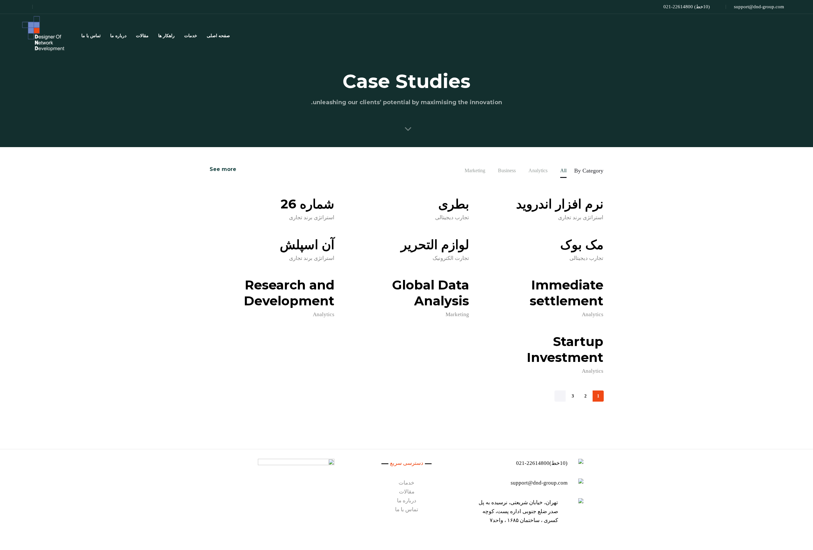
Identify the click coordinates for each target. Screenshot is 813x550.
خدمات (190, 35)
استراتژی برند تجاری (580, 217)
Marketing (457, 314)
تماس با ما (91, 35)
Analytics (592, 314)
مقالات (142, 35)
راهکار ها (166, 35)
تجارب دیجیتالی (452, 217)
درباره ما (118, 35)
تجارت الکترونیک (451, 258)
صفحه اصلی (218, 35)
